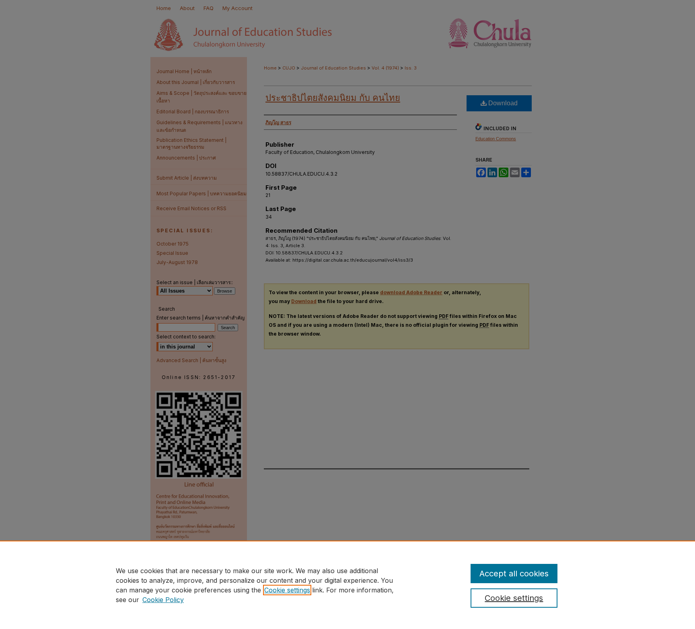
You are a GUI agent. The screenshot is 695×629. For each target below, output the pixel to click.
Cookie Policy (163, 600)
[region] (347, 585)
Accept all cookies (514, 573)
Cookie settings (287, 590)
